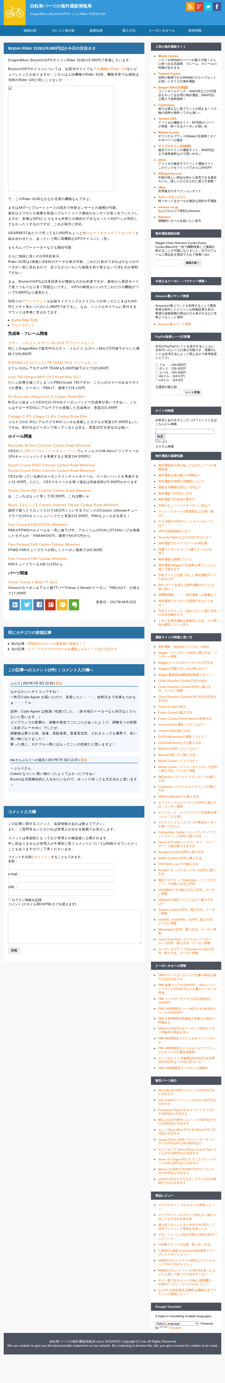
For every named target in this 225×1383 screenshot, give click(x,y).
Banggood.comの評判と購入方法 (181, 852)
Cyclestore (166, 105)
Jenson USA (167, 118)
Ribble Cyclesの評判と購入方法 (180, 858)
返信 (59, 683)
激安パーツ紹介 (166, 1080)
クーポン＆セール (162, 30)
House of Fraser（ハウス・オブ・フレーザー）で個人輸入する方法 (186, 844)
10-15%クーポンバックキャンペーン (48, 451)
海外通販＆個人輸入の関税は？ (179, 475)
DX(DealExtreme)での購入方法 (179, 743)
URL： (13, 887)
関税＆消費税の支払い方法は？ (179, 487)
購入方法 (129, 30)
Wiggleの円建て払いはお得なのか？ (183, 668)
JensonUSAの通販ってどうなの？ (181, 724)
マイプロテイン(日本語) (174, 146)
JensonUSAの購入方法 (174, 730)
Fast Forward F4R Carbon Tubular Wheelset (44, 544)
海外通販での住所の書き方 (176, 499)
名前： (13, 861)
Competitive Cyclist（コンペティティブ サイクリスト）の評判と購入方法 (187, 834)
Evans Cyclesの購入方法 (175, 712)
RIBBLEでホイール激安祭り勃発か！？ (57, 644)
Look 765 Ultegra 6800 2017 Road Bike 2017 (44, 377)
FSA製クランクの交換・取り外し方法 (184, 1244)
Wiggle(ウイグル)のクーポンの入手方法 (185, 662)
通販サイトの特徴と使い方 (173, 637)
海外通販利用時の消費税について (181, 481)
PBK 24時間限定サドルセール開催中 (183, 1068)
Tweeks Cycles (169, 73)
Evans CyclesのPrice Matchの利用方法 (185, 718)
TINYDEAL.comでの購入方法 (178, 864)
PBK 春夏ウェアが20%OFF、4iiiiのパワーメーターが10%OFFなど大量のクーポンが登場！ (187, 988)
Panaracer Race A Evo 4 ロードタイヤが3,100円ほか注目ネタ (186, 1112)
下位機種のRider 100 (110, 69)
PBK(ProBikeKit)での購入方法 (178, 796)
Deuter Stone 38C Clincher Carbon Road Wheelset (49, 490)
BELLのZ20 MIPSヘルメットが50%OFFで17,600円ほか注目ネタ (187, 1121)
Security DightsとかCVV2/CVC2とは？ (184, 537)
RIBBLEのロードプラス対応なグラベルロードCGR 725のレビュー (186, 1262)
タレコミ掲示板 (63, 30)
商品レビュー (164, 1195)
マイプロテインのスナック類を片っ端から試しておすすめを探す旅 (187, 1217)
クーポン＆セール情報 (170, 965)
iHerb (162, 160)
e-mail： (14, 874)
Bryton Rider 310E (24, 320)
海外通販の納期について (175, 559)
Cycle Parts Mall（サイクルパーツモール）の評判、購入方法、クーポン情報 (184, 941)
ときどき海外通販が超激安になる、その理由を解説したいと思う (187, 622)
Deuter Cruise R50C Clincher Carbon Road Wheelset (51, 470)
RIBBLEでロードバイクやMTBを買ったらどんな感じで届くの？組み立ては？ (187, 1272)
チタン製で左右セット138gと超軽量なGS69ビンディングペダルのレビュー (184, 1282)
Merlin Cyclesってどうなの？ (178, 761)
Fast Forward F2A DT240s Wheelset (37, 525)
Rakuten (164, 217)
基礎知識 (96, 30)
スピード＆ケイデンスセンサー (110, 233)
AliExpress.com (169, 173)
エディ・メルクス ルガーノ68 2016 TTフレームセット (51, 343)
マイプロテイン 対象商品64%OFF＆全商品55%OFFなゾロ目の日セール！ (186, 1060)
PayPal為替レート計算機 (172, 336)
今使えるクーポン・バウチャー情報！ (181, 281)
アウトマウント (34, 301)
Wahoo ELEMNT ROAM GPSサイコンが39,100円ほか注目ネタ (186, 1171)
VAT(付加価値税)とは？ (174, 531)
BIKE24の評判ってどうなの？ (178, 748)
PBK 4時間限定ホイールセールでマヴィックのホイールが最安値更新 (187, 1050)
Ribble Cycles (168, 132)
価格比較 (30, 30)
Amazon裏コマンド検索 (172, 296)
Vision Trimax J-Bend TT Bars (33, 582)
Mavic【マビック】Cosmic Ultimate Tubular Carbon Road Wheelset (63, 505)
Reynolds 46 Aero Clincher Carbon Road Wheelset (49, 445)
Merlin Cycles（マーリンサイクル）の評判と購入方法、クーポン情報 (187, 769)
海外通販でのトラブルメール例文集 (182, 543)
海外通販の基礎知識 (169, 456)
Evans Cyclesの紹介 (172, 706)
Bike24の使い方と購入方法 (176, 755)
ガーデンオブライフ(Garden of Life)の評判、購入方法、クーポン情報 (186, 951)
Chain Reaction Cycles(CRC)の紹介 (183, 680)
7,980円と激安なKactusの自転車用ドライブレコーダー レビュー (187, 1252)
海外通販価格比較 (167, 233)
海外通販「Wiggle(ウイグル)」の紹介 (184, 646)
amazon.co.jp (168, 207)
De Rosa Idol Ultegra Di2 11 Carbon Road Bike (46, 396)
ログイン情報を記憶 (27, 900)
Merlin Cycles (168, 56)
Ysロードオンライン (172, 197)
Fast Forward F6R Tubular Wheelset (37, 559)
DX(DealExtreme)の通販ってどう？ (182, 736)
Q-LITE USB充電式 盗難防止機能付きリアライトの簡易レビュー (187, 1292)
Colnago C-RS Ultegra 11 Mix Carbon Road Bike (47, 416)
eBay (162, 187)
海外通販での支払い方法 (175, 493)
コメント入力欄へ (77, 670)
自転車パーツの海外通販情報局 (61, 6)
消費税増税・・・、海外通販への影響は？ (187, 595)
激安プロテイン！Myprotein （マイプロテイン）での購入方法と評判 (187, 882)
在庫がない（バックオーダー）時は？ (184, 505)
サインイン (42, 857)
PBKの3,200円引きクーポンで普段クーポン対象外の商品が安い (186, 1030)
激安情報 (194, 30)
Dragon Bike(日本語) (173, 87)
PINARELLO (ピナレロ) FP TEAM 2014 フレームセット (53, 362)
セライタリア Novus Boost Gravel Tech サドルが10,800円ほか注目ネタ (187, 1151)
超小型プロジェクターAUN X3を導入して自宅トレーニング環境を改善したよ (186, 1226)
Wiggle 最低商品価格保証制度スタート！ (186, 674)
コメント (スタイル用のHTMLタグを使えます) (42, 904)
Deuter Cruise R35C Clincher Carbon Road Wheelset (51, 465)
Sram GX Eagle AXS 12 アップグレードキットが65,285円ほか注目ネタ (187, 1161)
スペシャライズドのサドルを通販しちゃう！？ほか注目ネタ (72, 649)
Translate (174, 1327)
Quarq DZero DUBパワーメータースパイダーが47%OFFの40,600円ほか (186, 1141)
